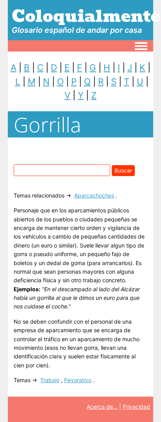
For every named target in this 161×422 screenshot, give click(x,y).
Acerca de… (102, 406)
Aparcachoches (94, 195)
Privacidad (136, 406)
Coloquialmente (86, 16)
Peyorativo (77, 380)
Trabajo (49, 380)
